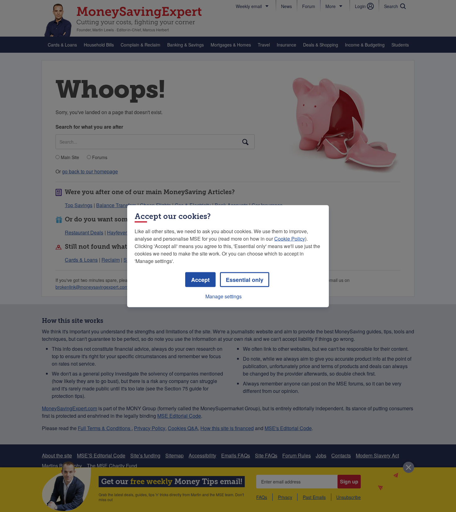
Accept (200, 279)
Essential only (244, 279)
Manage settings (223, 296)
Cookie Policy (289, 238)
